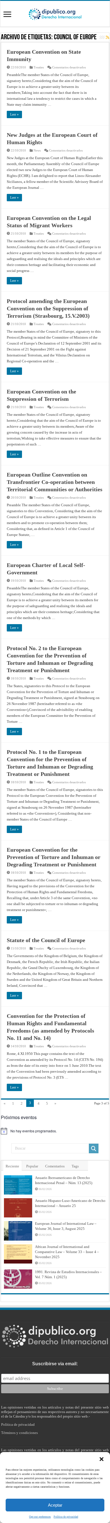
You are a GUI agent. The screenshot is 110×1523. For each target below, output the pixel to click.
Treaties (39, 67)
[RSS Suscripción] (107, 37)
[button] (101, 1459)
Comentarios (55, 1166)
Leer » (14, 114)
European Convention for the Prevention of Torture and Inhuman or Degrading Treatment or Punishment (53, 857)
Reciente (12, 1166)
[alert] (55, 1131)
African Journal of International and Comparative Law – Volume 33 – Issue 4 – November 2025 (67, 1252)
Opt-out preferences (40, 1516)
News (37, 150)
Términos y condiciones (19, 1433)
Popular (32, 1166)
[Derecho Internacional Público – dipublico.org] (55, 13)
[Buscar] (93, 1148)
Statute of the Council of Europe (46, 940)
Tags (75, 1166)
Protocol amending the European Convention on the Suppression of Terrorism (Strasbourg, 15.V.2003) (48, 308)
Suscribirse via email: (55, 1363)
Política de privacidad (66, 1516)
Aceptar (55, 1505)
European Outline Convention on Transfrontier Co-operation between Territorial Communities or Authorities (54, 481)
